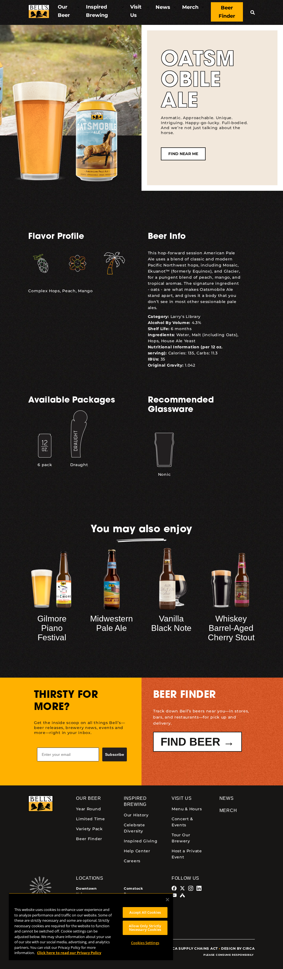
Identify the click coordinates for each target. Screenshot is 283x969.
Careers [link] (132, 860)
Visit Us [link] (182, 798)
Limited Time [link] (90, 818)
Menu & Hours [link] (187, 808)
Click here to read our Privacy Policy (69, 952)
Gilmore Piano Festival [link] (52, 628)
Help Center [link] (137, 850)
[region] (91, 926)
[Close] (167, 899)
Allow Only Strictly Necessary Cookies (145, 927)
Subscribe (114, 754)
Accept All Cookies (145, 912)
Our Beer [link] (88, 798)
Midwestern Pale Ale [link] (111, 623)
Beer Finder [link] (89, 838)
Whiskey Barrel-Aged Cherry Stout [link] (231, 628)
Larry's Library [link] (186, 316)
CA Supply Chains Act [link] (195, 948)
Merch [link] (228, 810)
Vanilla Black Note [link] (171, 623)
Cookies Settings (145, 942)
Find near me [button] (183, 153)
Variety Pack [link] (89, 828)
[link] (38, 12)
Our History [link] (136, 815)
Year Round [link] (88, 808)
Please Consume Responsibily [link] (229, 954)
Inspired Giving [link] (141, 841)
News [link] (226, 798)
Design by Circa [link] (238, 948)
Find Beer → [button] (197, 742)
